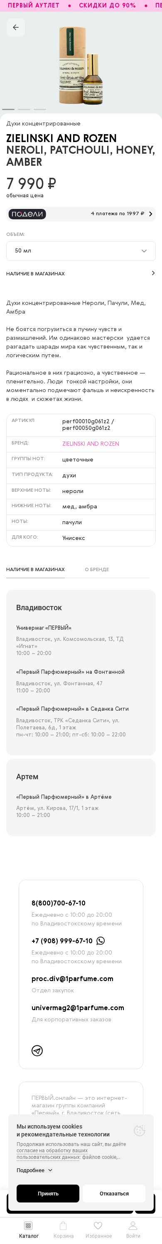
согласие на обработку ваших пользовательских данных (52, 1154)
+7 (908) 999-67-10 (62, 941)
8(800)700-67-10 (59, 903)
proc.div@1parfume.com (72, 979)
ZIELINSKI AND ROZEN (61, 139)
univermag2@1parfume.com (78, 1008)
